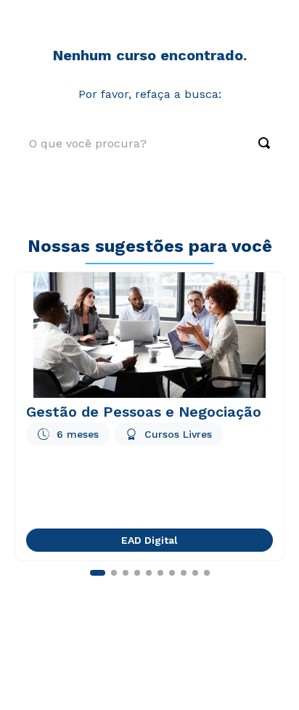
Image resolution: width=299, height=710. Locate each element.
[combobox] (149, 143)
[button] (97, 573)
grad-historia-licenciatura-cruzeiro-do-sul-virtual (136, 22)
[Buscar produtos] (257, 143)
